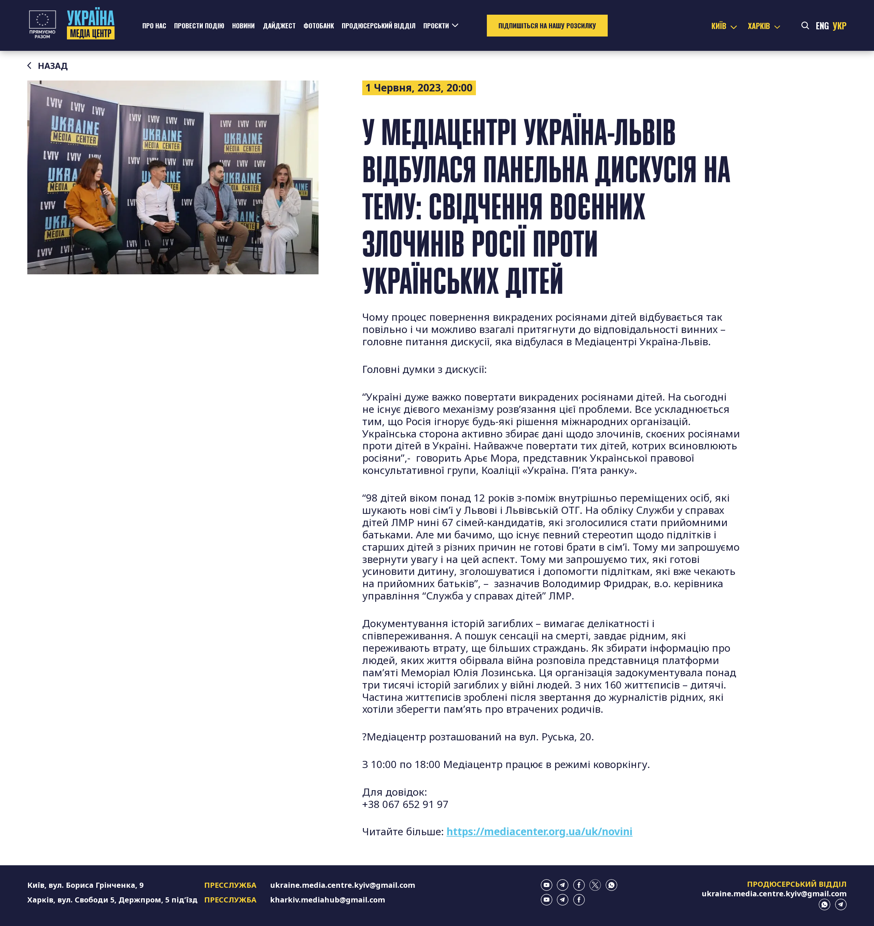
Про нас (154, 25)
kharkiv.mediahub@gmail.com (327, 900)
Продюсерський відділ (378, 25)
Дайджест (279, 25)
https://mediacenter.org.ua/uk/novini (540, 831)
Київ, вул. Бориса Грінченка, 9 (85, 885)
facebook (579, 885)
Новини (243, 25)
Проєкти (436, 25)
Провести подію (199, 25)
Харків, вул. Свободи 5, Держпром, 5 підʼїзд (112, 900)
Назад (53, 65)
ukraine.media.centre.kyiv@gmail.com (342, 885)
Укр (840, 25)
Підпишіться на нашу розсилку (547, 25)
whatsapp (611, 885)
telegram (562, 885)
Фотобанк (319, 25)
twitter (595, 885)
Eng (822, 25)
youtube (546, 885)
